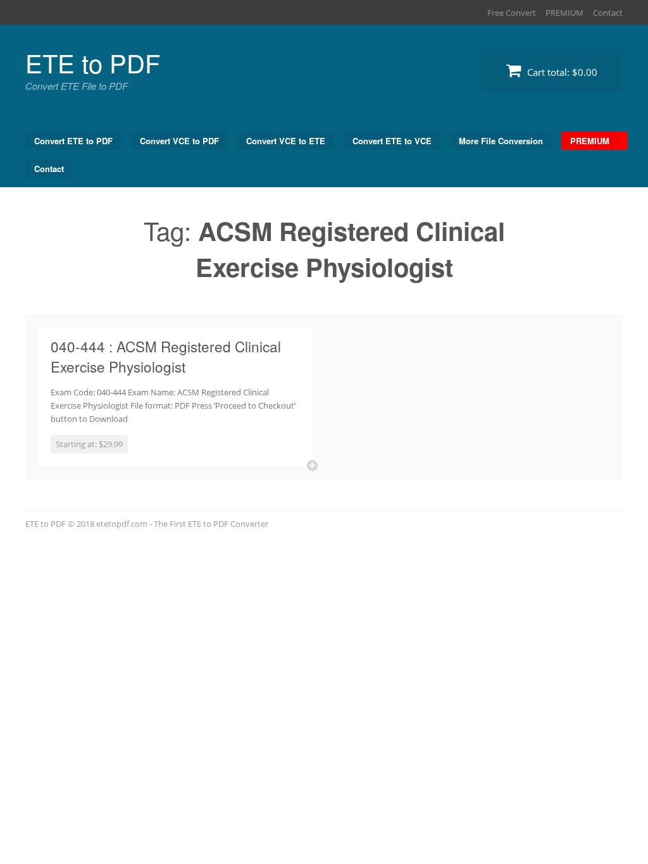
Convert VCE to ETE (285, 141)
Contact (608, 12)
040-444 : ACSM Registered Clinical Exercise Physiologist (166, 356)
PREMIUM (564, 12)
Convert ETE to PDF (73, 141)
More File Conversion (501, 141)
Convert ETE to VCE (392, 141)
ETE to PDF (92, 62)
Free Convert (511, 12)
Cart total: (561, 72)
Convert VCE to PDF (179, 141)
